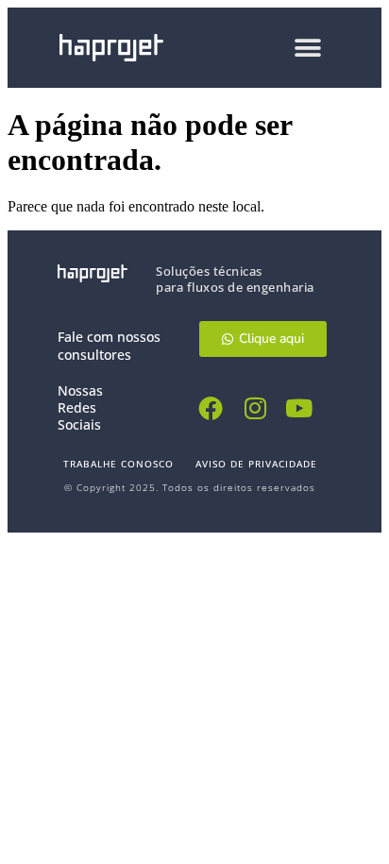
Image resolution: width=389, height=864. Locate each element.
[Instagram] (255, 408)
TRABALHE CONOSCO (118, 463)
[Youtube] (300, 408)
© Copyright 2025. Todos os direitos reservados (189, 487)
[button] (308, 47)
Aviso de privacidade (256, 463)
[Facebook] (211, 408)
